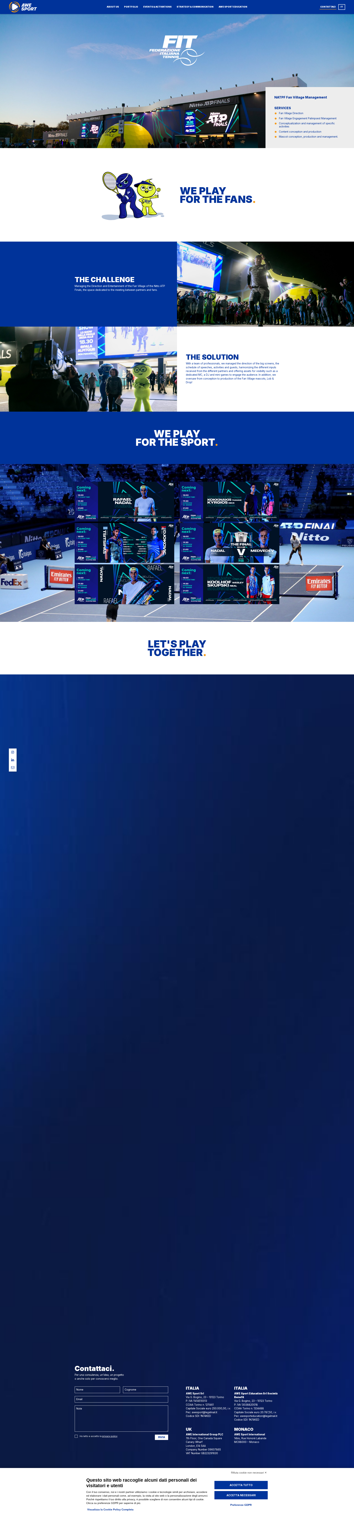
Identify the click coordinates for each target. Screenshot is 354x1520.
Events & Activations (157, 7)
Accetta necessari (241, 1495)
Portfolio (131, 7)
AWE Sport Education (233, 7)
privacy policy (109, 1436)
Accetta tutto (241, 1485)
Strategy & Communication (195, 7)
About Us (113, 7)
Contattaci (328, 7)
